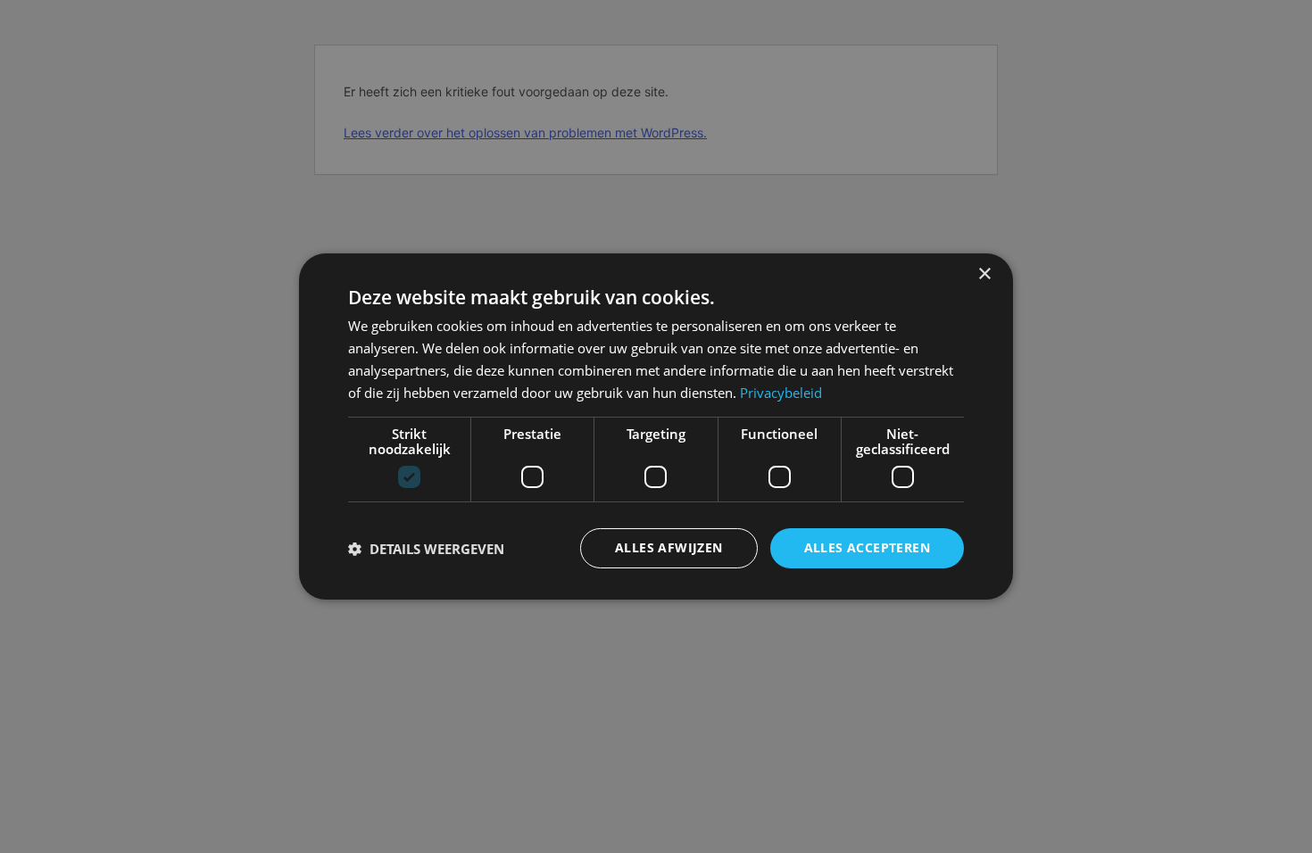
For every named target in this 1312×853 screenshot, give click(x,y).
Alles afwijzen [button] (669, 547)
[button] (426, 549)
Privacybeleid (781, 393)
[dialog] (656, 426)
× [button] (984, 274)
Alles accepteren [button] (867, 547)
